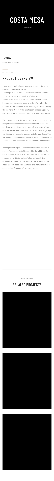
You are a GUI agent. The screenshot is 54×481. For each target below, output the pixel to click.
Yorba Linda (17, 408)
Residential (28, 28)
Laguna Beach (19, 469)
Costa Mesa (17, 347)
